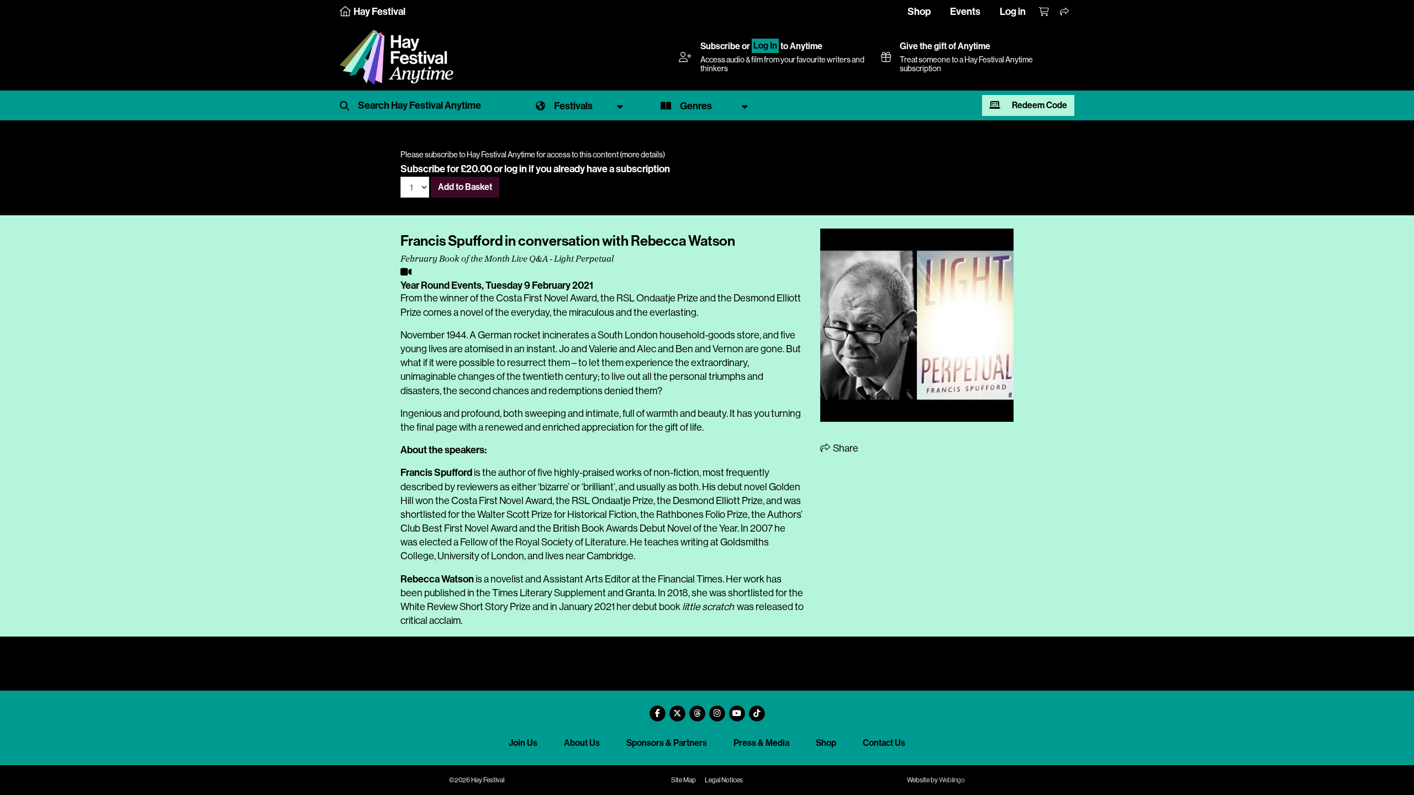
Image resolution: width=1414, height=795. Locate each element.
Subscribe (720, 46)
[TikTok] (757, 709)
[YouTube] (737, 709)
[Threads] (697, 709)
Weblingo (952, 780)
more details (642, 154)
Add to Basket (465, 187)
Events (965, 12)
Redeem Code (1038, 105)
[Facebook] (657, 709)
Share (844, 448)
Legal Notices (724, 780)
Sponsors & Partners (666, 743)
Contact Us (884, 743)
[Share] (1065, 12)
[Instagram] (717, 709)
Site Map (683, 780)
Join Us (523, 743)
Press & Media (761, 743)
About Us (582, 743)
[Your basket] (1044, 12)
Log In (765, 46)
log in (515, 169)
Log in (1013, 12)
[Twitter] (677, 709)
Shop (919, 12)
